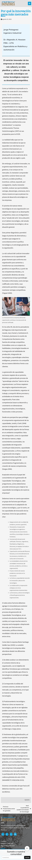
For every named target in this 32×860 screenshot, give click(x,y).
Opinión (27, 800)
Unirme (27, 857)
